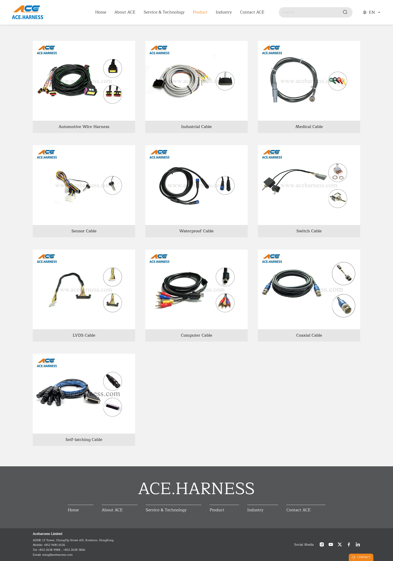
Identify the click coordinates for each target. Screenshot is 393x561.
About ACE (125, 12)
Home (100, 12)
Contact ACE (252, 12)
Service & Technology (164, 12)
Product (200, 12)
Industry (224, 12)
